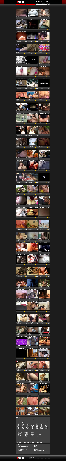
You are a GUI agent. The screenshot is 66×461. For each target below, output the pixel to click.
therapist (28, 425)
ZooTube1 (31, 433)
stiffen (40, 311)
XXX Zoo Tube (48, 3)
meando (19, 41)
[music (32, 422)
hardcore (28, 423)
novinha (29, 147)
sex (17, 358)
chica (20, 147)
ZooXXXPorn (19, 437)
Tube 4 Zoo (47, 2)
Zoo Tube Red (38, 1)
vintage (40, 41)
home (37, 424)
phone (46, 425)
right (17, 311)
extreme (20, 182)
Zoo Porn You (32, 436)
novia (29, 41)
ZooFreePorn (32, 434)
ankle (42, 229)
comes (37, 423)
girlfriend (23, 428)
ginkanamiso (42, 53)
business (41, 423)
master (19, 100)
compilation (18, 88)
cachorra (32, 147)
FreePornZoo (19, 436)
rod (42, 88)
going (17, 100)
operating (19, 370)
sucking (28, 428)
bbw (42, 424)
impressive (32, 420)
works (40, 358)
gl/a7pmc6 (41, 428)
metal (29, 100)
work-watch (42, 427)
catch (29, 311)
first (17, 370)
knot (28, 311)
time (42, 358)
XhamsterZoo (39, 436)
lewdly (21, 135)
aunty (40, 147)
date (20, 323)
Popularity (27, 4)
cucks (28, 426)
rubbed (41, 217)
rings (41, 229)
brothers (46, 426)
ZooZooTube (42, 2)
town (28, 217)
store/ (20, 41)
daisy (40, 229)
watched (30, 217)
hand (43, 311)
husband (28, 427)
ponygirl (21, 229)
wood (47, 427)
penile (30, 264)
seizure (18, 217)
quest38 (31, 323)
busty (37, 428)
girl (17, 264)
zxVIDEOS (20, 2)
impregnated (32, 425)
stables (31, 370)
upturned (31, 100)
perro (17, 147)
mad (28, 323)
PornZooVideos (43, 3)
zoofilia (20, 88)
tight (42, 147)
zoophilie (42, 323)
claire (20, 370)
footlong (41, 88)
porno (31, 41)
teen (30, 53)
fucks (23, 425)
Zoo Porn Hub (39, 434)
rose (28, 422)
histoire (40, 323)
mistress (20, 229)
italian (43, 41)
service (42, 425)
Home (18, 4)
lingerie (40, 276)
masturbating (20, 276)
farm (28, 88)
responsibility (31, 229)
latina (37, 425)
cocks (42, 264)
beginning (42, 311)
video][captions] (33, 424)
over (40, 217)
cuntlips (40, 370)
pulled (20, 217)
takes (19, 428)
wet (41, 370)
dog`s (33, 418)
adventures (46, 423)
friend (23, 427)
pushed (18, 264)
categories (23, 4)
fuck (19, 53)
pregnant (31, 182)
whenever (43, 100)
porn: (41, 41)
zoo (17, 53)
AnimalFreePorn (19, 433)
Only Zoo (38, 435)
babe (19, 423)
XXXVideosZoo (26, 432)
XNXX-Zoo (31, 435)
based (32, 370)
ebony (29, 135)
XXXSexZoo (37, 3)
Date (32, 4)
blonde (23, 424)
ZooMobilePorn (38, 2)
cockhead (43, 370)
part (42, 422)
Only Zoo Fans (32, 437)
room (33, 427)
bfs (23, 426)
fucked (37, 426)
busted (23, 423)
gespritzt (18, 323)
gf (23, 421)
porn (18, 53)
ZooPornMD (25, 437)
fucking (18, 421)
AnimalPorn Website (47, 1)
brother (42, 421)
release (46, 428)
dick (31, 135)
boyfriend (46, 421)
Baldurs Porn (26, 434)
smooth (31, 264)
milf (18, 276)
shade (28, 421)
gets (23, 422)
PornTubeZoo (32, 432)
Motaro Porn (38, 437)
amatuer (29, 358)
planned (18, 229)
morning (29, 370)
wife (19, 427)
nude (29, 53)
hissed (20, 264)
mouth (18, 135)
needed (41, 100)
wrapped (19, 135)
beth (20, 100)
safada (31, 147)
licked (31, 217)
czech (19, 422)
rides (42, 426)
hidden (18, 424)
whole (41, 358)
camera (19, 311)
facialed (37, 427)
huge (33, 428)
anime (29, 182)
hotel (33, 426)
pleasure (29, 229)
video (30, 41)
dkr (17, 41)
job (46, 422)
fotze (19, 323)
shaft (28, 264)
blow (30, 135)
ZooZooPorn (42, 1)
